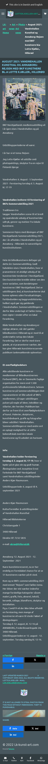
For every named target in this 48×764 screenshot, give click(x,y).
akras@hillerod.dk (19, 544)
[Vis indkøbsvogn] (45, 13)
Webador (11, 749)
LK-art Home (6, 28)
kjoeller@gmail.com (16, 682)
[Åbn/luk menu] (3, 13)
